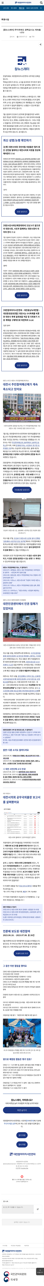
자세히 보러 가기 (22, 953)
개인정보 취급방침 (16, 1245)
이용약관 (26, 1245)
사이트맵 (4, 1245)
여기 (24, 891)
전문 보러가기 (22, 211)
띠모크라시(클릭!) (25, 886)
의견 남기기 (22, 1110)
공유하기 (40, 43)
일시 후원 (22, 1144)
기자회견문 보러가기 (22, 490)
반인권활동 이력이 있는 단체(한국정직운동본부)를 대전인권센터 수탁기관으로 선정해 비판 (21, 679)
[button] (6, 1201)
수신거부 (18, 1168)
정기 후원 (22, 1135)
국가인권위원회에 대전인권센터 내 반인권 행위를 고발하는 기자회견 (22, 656)
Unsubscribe (24, 1168)
